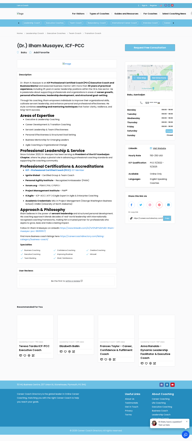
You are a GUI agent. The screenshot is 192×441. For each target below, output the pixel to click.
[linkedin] (169, 5)
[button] (138, 5)
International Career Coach (124, 23)
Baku (24, 52)
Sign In (144, 5)
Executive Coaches (55, 23)
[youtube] (172, 5)
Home (20, 33)
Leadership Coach (32, 23)
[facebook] (166, 5)
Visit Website (159, 148)
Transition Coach (93, 33)
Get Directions (159, 78)
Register (153, 5)
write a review (73, 281)
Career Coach (170, 23)
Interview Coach (150, 23)
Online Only (156, 173)
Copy (167, 218)
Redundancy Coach (97, 23)
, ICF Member (54, 170)
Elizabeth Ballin (70, 346)
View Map (141, 78)
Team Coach (76, 23)
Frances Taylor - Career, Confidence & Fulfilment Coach (116, 350)
